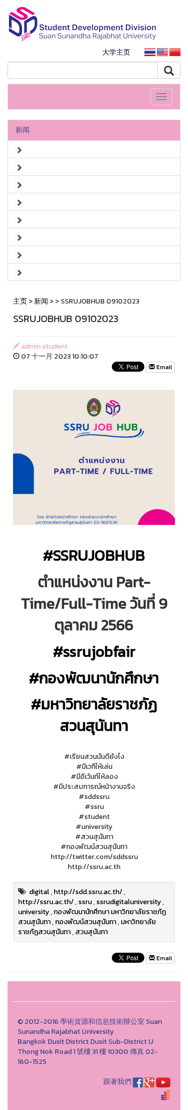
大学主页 (116, 52)
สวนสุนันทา (91, 932)
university (33, 912)
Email (163, 367)
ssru (85, 902)
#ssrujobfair (94, 651)
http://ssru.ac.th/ (46, 902)
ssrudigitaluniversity (128, 902)
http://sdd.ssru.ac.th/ (88, 892)
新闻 (23, 130)
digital (39, 892)
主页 (20, 301)
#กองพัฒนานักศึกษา (94, 678)
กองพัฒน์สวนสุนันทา (85, 922)
